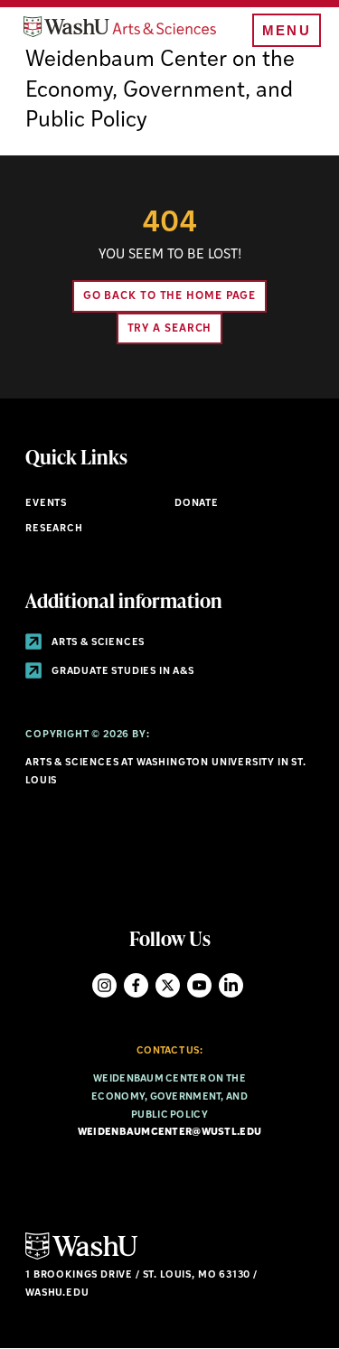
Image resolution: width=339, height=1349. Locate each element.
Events (46, 504)
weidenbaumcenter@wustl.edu (169, 1133)
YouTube (199, 985)
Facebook (136, 985)
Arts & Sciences (97, 643)
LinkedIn (231, 985)
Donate (196, 504)
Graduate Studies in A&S (121, 672)
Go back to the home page (170, 296)
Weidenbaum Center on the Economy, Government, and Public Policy (160, 91)
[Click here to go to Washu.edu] (81, 1257)
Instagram (104, 985)
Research (54, 529)
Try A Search (169, 328)
